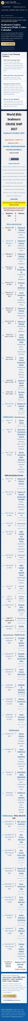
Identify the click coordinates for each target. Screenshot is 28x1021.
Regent (17, 10)
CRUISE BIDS (14, 199)
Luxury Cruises (4, 10)
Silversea (22, 10)
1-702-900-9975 (6, 7)
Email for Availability (7, 48)
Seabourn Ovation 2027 (14, 163)
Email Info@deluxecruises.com (12, 1000)
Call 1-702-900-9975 (8, 44)
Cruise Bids (12, 10)
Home (2, 15)
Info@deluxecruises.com (19, 7)
